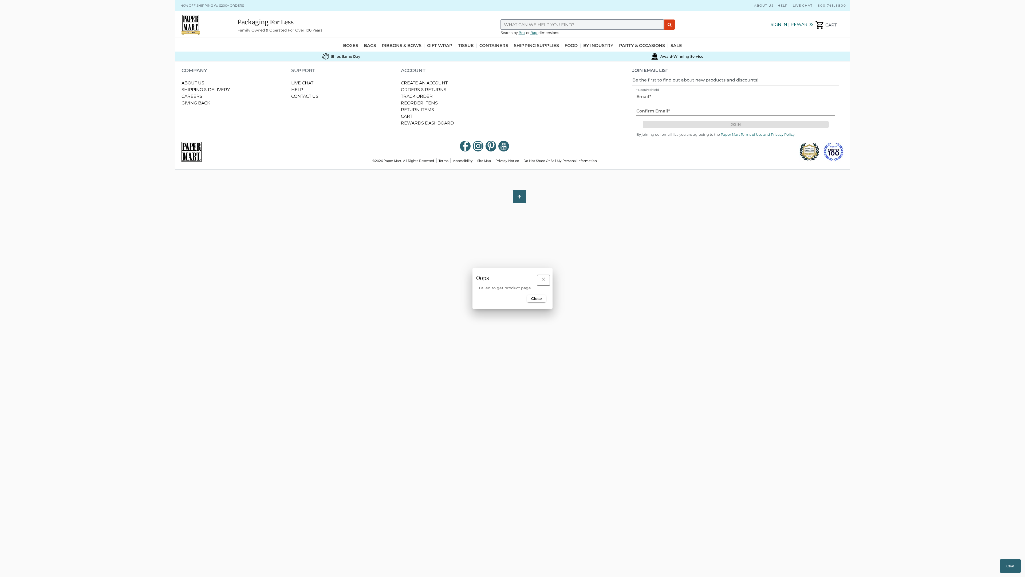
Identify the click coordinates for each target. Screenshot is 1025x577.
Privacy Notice (507, 161)
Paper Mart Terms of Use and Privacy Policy (758, 134)
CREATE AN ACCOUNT (424, 82)
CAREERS (192, 96)
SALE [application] (676, 46)
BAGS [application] (370, 46)
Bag (534, 33)
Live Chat (803, 5)
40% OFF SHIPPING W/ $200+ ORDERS (212, 5)
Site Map (484, 161)
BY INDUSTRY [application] (598, 46)
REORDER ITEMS (419, 103)
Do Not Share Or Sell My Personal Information (560, 161)
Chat (1010, 566)
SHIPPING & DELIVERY (206, 89)
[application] (826, 25)
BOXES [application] (350, 46)
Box (522, 33)
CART (406, 116)
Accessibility (463, 161)
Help (783, 5)
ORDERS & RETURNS (423, 89)
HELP (297, 89)
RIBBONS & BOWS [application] (401, 46)
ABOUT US (193, 82)
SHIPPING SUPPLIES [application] (536, 46)
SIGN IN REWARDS (792, 24)
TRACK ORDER (417, 96)
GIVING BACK (196, 103)
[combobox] (582, 25)
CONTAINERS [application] (493, 46)
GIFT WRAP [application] (439, 46)
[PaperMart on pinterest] (491, 146)
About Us (764, 5)
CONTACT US (304, 96)
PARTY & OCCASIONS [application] (642, 46)
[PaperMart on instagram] (478, 146)
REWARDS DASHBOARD (427, 123)
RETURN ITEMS (417, 109)
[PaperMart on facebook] (465, 146)
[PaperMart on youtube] (503, 146)
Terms (443, 161)
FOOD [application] (571, 46)
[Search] (669, 25)
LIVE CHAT (302, 82)
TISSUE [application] (466, 46)
